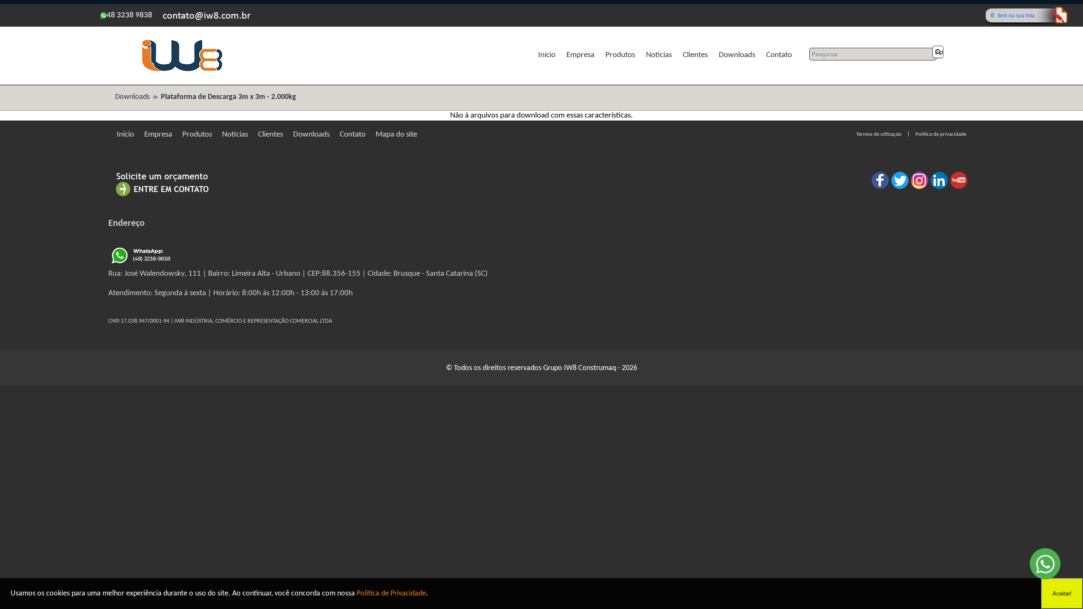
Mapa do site (396, 135)
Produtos (620, 55)
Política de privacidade (940, 134)
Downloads (737, 55)
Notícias (659, 55)
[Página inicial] (182, 70)
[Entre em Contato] (162, 196)
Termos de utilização (879, 134)
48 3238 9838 (129, 15)
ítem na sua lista (1016, 16)
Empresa (580, 55)
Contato (779, 55)
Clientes (695, 55)
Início (546, 55)
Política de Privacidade (391, 594)
